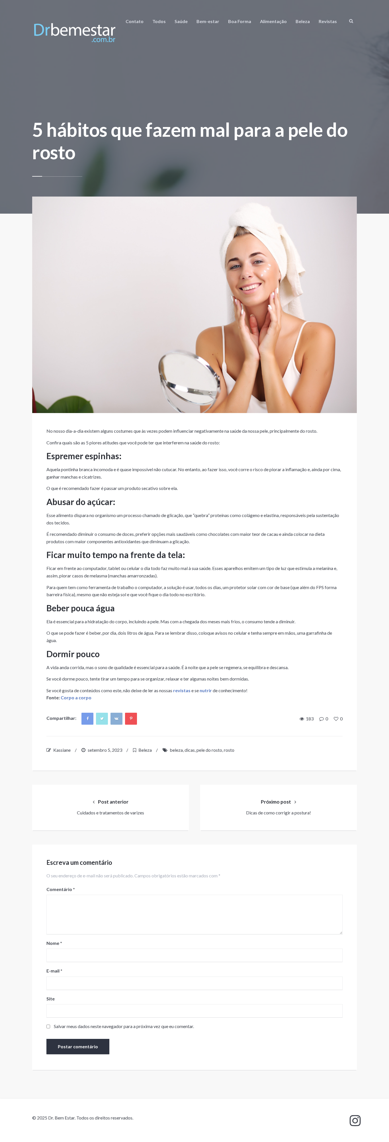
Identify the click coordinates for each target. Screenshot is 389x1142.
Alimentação (273, 21)
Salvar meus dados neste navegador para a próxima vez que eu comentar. (124, 1026)
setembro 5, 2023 (105, 750)
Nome (54, 943)
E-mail (54, 970)
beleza (176, 750)
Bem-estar (207, 21)
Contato (135, 21)
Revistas (328, 21)
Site (50, 998)
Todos (159, 21)
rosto (229, 750)
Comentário (60, 889)
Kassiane (62, 750)
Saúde (181, 21)
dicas (190, 750)
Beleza (303, 21)
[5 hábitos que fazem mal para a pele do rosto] (194, 305)
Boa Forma (239, 21)
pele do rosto (209, 750)
